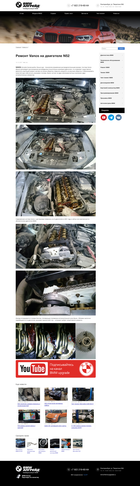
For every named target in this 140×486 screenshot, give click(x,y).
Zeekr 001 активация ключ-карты (55, 426)
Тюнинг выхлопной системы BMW (54, 451)
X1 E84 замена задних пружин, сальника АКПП (81, 427)
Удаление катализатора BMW (31, 451)
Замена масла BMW (65, 450)
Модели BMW (37, 13)
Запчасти (84, 13)
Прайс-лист (68, 13)
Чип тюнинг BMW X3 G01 (19, 450)
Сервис (53, 13)
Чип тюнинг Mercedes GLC (77, 450)
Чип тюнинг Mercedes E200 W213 (82, 404)
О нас (22, 13)
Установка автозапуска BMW (42, 451)
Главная (18, 47)
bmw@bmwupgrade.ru (108, 475)
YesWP (85, 475)
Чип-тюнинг (100, 13)
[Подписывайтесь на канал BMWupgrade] (56, 377)
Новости (116, 13)
